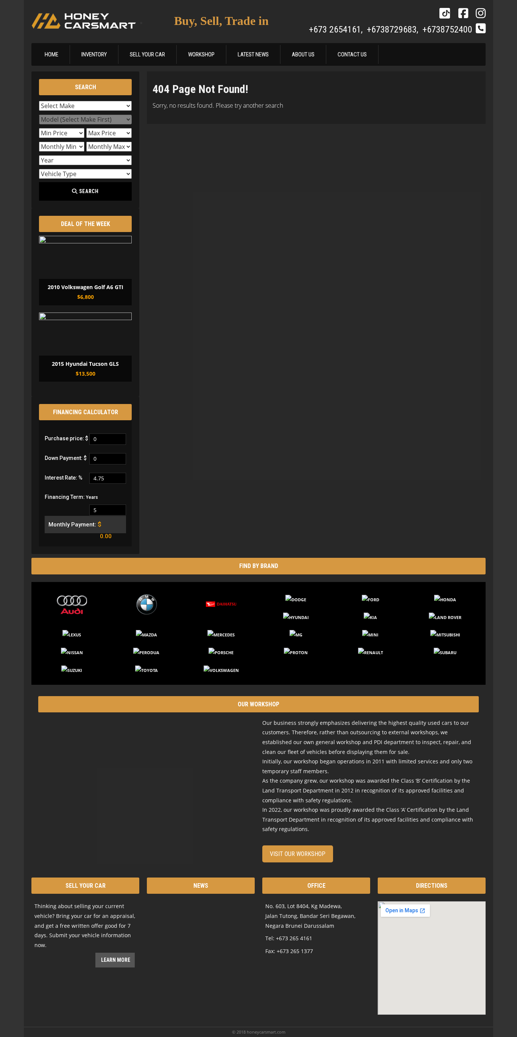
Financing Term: (71, 497)
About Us (303, 54)
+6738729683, (393, 29)
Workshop (201, 54)
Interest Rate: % (64, 478)
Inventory (94, 54)
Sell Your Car (147, 54)
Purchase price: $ (66, 438)
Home (51, 54)
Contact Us (352, 54)
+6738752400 (447, 29)
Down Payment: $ (66, 458)
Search (88, 191)
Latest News (253, 54)
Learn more (115, 960)
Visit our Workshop (297, 853)
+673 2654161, (337, 29)
